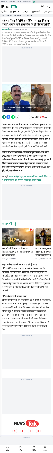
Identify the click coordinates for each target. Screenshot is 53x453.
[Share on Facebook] (8, 117)
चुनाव (14, 11)
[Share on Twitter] (17, 117)
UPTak (19, 1)
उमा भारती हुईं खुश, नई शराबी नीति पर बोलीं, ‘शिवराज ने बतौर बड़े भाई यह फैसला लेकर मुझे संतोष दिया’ (26, 178)
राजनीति (37, 11)
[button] (18, 237)
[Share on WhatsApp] (13, 117)
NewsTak (4, 1)
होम (5, 11)
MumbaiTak (27, 1)
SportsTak (12, 1)
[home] (26, 423)
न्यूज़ (26, 11)
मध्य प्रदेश (9, 15)
